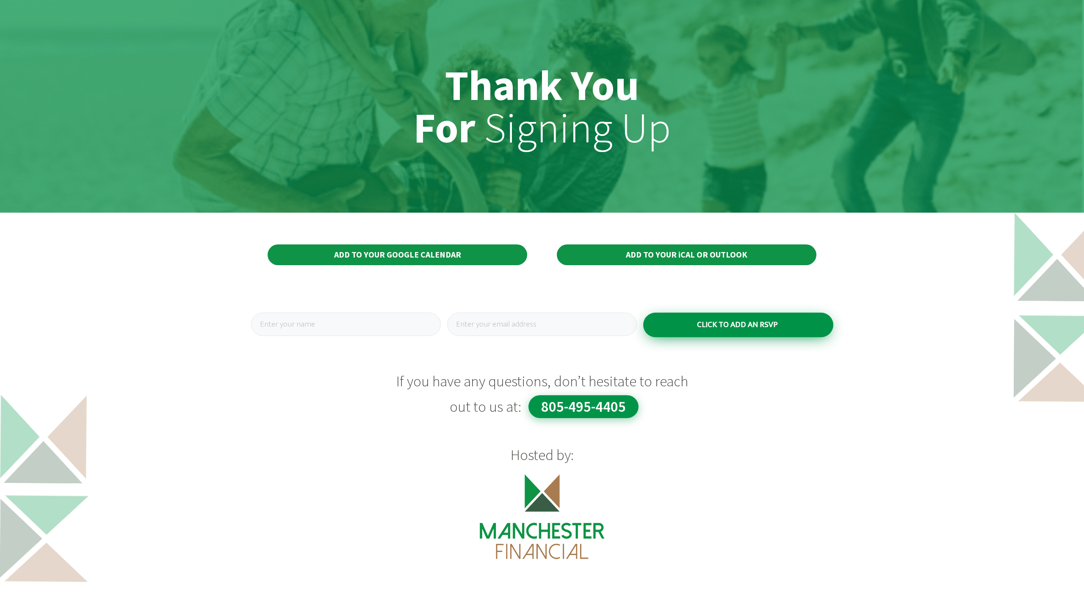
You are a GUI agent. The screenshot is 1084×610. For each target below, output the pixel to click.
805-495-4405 (583, 406)
